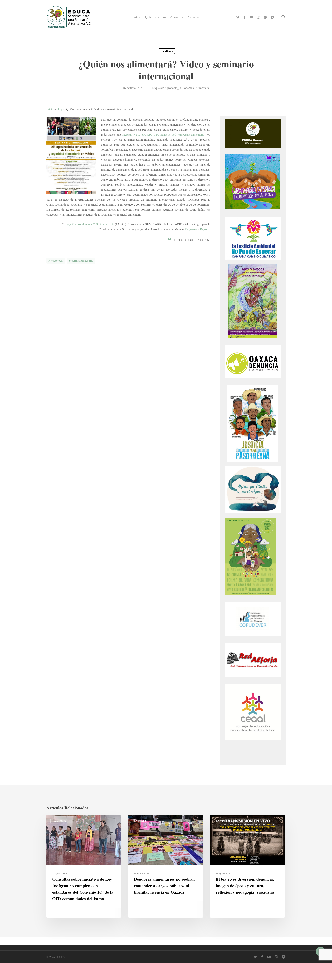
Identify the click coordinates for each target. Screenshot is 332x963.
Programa (191, 229)
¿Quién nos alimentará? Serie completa (90, 224)
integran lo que (131, 134)
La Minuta (167, 51)
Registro (205, 229)
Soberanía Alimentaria (196, 88)
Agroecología (172, 88)
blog (59, 109)
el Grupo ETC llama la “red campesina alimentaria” (173, 134)
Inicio (49, 109)
